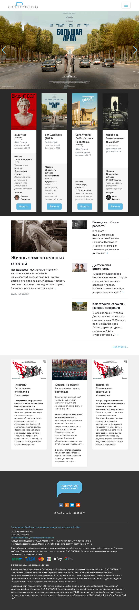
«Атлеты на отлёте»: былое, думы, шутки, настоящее (67, 388)
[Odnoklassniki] (66, 505)
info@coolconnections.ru (42, 537)
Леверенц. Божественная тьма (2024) (115, 138)
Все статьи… (120, 346)
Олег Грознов (116, 197)
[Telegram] (72, 505)
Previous (4, 50)
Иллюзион (86, 190)
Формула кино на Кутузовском (52, 179)
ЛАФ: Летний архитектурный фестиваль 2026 (22, 145)
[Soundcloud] (78, 505)
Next (135, 50)
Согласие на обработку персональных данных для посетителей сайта (45, 527)
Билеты (23, 206)
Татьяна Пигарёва (25, 197)
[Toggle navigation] (126, 5)
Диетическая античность (101, 267)
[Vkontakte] (60, 505)
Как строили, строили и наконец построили (108, 306)
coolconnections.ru (20, 537)
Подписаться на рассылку (69, 487)
